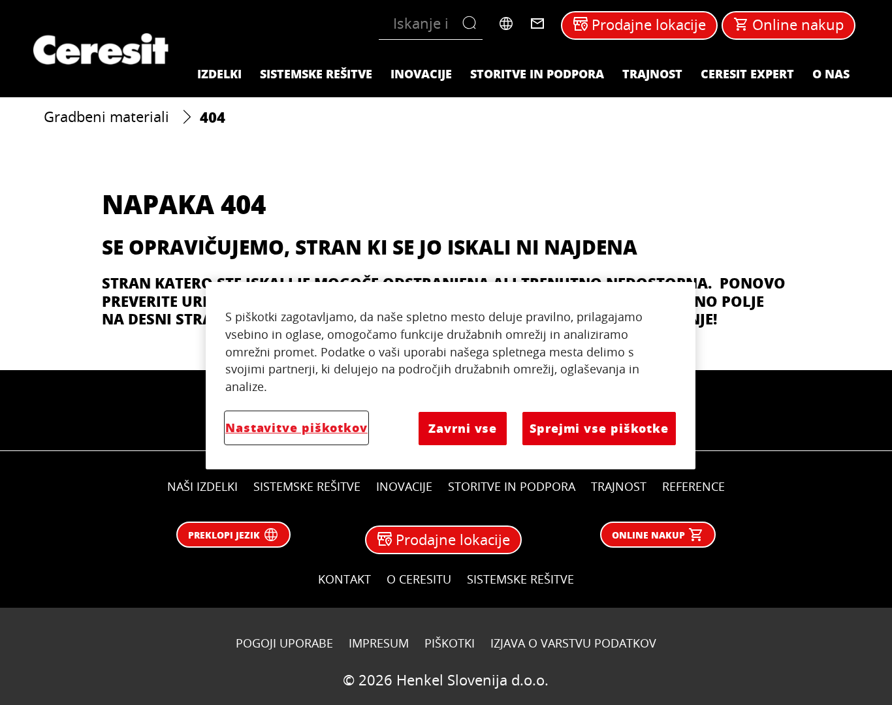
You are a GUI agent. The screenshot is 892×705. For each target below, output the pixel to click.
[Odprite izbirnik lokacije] (506, 23)
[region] (450, 375)
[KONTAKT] (537, 23)
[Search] (472, 23)
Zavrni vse (462, 428)
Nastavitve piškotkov (296, 427)
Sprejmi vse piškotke (599, 428)
